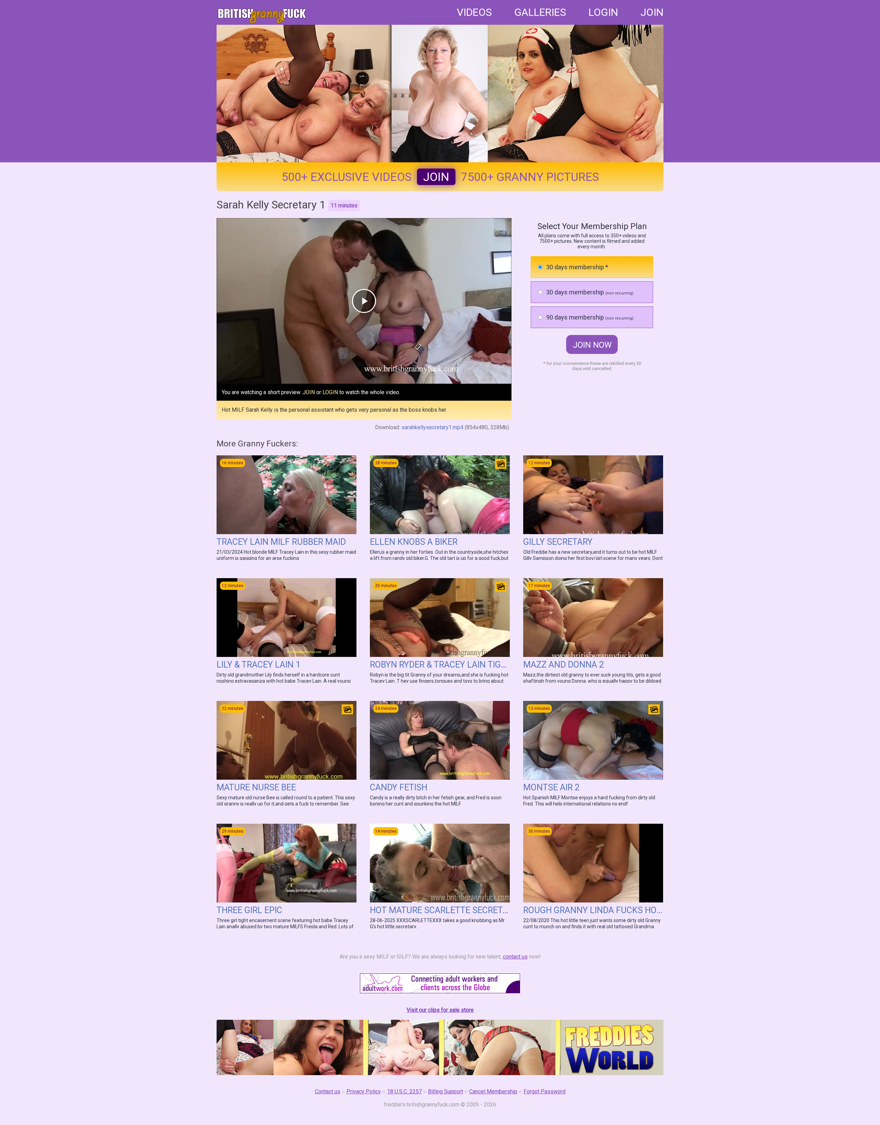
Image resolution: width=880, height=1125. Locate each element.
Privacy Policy (363, 1091)
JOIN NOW (592, 345)
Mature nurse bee (256, 787)
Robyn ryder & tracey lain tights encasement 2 (476, 665)
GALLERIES (540, 12)
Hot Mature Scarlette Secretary (444, 910)
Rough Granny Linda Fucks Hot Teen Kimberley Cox (637, 910)
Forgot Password (544, 1091)
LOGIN (603, 12)
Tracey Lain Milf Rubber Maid (281, 542)
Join (436, 177)
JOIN (651, 12)
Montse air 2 (551, 787)
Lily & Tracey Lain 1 (258, 665)
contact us (515, 956)
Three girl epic (249, 910)
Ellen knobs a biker (414, 542)
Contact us (327, 1091)
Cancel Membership (493, 1091)
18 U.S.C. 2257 (404, 1091)
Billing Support (445, 1091)
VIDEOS (474, 12)
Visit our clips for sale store (440, 1010)
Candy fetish (398, 787)
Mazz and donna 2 (563, 665)
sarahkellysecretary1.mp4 (432, 427)
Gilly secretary (558, 542)
